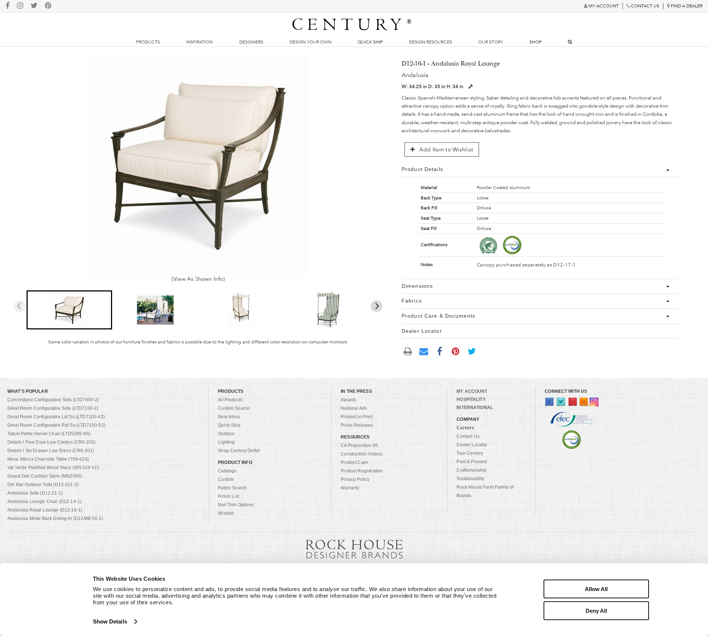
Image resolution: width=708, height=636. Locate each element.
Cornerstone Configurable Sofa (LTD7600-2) (53, 399)
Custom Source (234, 408)
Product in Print (356, 416)
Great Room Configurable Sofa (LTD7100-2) (52, 408)
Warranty (350, 487)
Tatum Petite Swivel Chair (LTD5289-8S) (48, 433)
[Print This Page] (408, 351)
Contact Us (468, 436)
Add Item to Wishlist (445, 149)
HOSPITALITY (471, 399)
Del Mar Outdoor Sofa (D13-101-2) (43, 484)
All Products (230, 399)
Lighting (226, 442)
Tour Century (470, 453)
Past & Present (472, 461)
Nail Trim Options (236, 504)
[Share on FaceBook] (439, 351)
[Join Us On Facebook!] (8, 6)
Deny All (596, 610)
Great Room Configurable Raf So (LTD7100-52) (56, 425)
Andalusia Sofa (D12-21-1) (35, 493)
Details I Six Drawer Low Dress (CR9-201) (50, 450)
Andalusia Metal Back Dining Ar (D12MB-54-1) (55, 518)
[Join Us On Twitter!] (34, 6)
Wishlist (226, 513)
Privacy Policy (355, 479)
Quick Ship (370, 42)
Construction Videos (361, 454)
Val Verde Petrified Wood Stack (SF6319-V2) (53, 467)
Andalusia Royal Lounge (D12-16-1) (44, 510)
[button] (69, 309)
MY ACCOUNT (472, 391)
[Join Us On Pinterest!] (48, 6)
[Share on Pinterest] (456, 351)
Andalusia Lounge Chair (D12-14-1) (44, 501)
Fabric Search (232, 487)
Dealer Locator (472, 444)
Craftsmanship (471, 470)
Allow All (596, 589)
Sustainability (470, 478)
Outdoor (226, 433)
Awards (348, 399)
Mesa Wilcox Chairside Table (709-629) (48, 459)
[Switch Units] (470, 86)
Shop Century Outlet (239, 450)
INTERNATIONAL (475, 407)
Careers (465, 427)
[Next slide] (376, 306)
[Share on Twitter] (471, 351)
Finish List (228, 496)
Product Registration (362, 470)
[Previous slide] (19, 306)
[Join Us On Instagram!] (20, 6)
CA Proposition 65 (359, 445)
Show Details (110, 621)
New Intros (229, 416)
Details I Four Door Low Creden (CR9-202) (51, 442)
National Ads (354, 408)
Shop (536, 42)
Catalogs (227, 470)
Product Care (354, 462)
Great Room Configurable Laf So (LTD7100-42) (56, 416)
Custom (226, 479)
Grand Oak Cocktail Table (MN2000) (44, 476)
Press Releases (357, 425)
